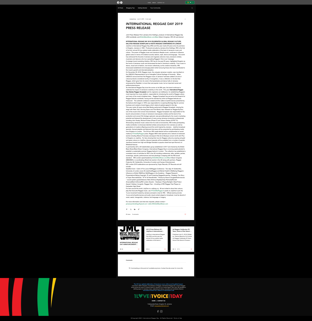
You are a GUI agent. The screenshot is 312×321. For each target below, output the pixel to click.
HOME (154, 301)
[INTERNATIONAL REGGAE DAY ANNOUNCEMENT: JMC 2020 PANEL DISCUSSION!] (129, 233)
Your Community (155, 8)
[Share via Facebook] (126, 209)
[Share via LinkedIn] (134, 209)
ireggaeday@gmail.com (161, 306)
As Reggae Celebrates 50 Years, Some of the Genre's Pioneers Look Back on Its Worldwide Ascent (182, 230)
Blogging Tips (130, 8)
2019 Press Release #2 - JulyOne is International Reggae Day (154, 230)
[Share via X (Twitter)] (130, 209)
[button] (192, 8)
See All (192, 223)
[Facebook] (118, 2)
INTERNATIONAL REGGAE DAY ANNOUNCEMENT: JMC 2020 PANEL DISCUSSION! (129, 243)
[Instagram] (121, 2)
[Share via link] (138, 209)
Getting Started (142, 8)
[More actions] (185, 19)
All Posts (120, 8)
